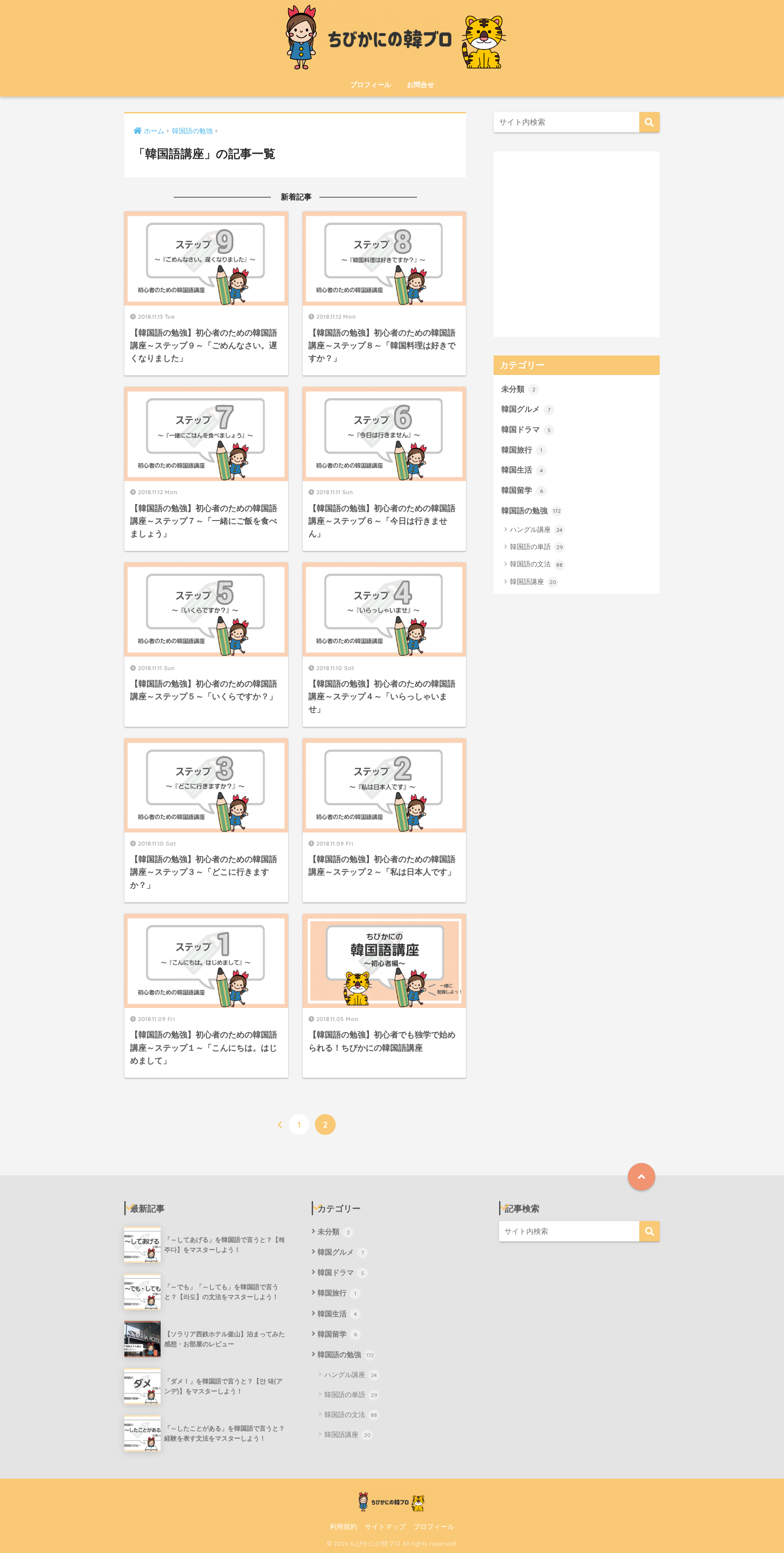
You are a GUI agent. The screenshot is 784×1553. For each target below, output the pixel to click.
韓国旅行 (521, 449)
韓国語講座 (533, 581)
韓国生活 (522, 469)
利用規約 (343, 1526)
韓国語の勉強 (531, 510)
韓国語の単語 (536, 546)
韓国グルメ (525, 408)
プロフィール (370, 84)
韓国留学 (522, 489)
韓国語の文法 (536, 563)
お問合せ (420, 84)
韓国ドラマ (526, 429)
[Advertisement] (576, 250)
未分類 (518, 388)
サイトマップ (385, 1526)
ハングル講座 (536, 529)
